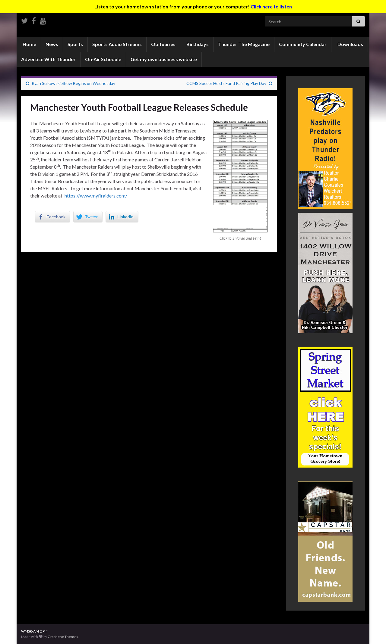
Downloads (350, 44)
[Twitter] (24, 19)
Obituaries (163, 44)
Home (29, 44)
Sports (75, 44)
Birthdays (197, 44)
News (52, 44)
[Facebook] (34, 19)
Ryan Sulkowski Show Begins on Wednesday (73, 83)
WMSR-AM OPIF (34, 631)
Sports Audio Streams (117, 44)
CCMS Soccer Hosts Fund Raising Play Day (226, 83)
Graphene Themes (63, 636)
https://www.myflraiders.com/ (96, 195)
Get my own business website (164, 59)
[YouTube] (43, 19)
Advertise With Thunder (48, 59)
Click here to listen (271, 6)
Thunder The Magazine (244, 44)
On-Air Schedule (103, 59)
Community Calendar (303, 44)
